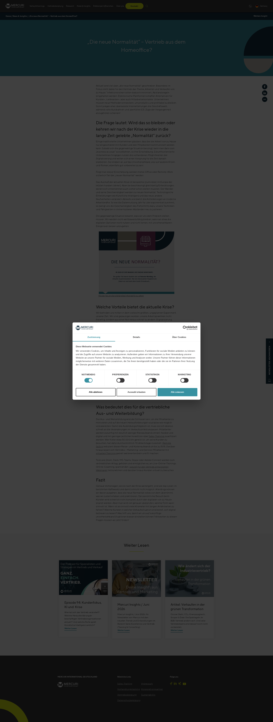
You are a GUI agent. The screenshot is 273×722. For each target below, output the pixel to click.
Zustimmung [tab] (93, 337)
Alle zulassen (177, 392)
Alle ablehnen (95, 392)
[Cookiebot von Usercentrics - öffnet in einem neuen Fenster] (184, 328)
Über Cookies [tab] (179, 337)
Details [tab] (136, 337)
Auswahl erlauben (136, 392)
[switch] (120, 380)
